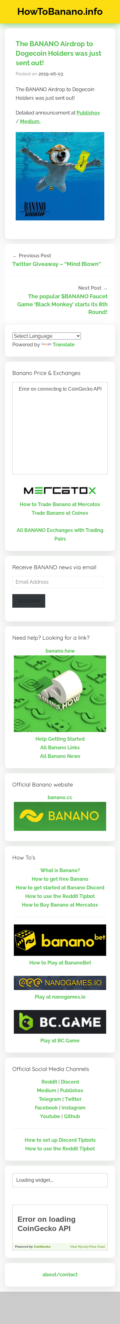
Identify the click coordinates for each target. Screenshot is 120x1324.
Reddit (49, 1082)
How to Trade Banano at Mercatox (60, 504)
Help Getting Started (60, 739)
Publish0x (88, 113)
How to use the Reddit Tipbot (60, 896)
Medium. (30, 121)
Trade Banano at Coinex (60, 513)
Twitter (73, 1099)
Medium (46, 1090)
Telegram (50, 1099)
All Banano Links (60, 748)
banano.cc (60, 797)
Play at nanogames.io (60, 997)
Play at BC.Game (60, 1041)
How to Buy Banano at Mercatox (60, 905)
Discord (70, 1082)
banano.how (60, 651)
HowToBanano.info (60, 11)
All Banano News (60, 756)
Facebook (46, 1108)
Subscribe (28, 601)
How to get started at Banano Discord (60, 888)
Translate (64, 345)
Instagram (74, 1108)
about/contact (60, 1275)
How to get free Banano (60, 879)
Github (72, 1116)
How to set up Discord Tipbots (60, 1140)
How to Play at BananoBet (60, 963)
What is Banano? (60, 870)
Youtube (50, 1116)
